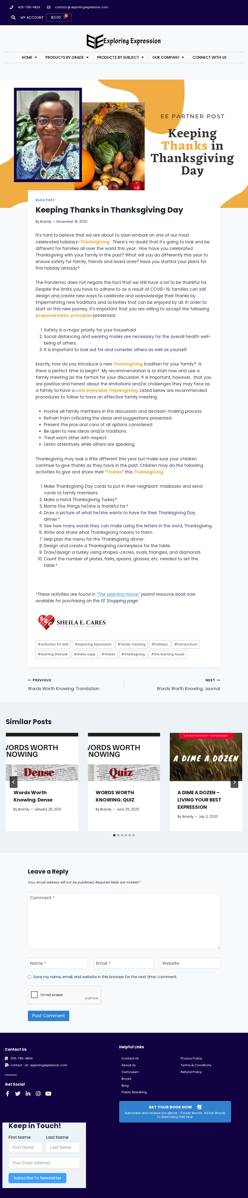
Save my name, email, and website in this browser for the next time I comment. (105, 977)
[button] (13, 17)
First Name (19, 1137)
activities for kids (53, 644)
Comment (42, 898)
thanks (108, 654)
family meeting (131, 644)
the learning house (168, 654)
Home (27, 57)
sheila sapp (84, 654)
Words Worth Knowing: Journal (188, 685)
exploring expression (93, 644)
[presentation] (42, 757)
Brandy (46, 221)
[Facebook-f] (7, 1093)
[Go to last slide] (13, 782)
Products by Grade (65, 57)
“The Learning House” (118, 594)
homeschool (185, 644)
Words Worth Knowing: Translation (63, 685)
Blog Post (45, 200)
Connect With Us (209, 57)
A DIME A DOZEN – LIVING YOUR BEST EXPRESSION (199, 799)
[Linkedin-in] (28, 1093)
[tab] (114, 835)
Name (38, 963)
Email (103, 963)
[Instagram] (38, 1093)
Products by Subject (118, 57)
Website (170, 963)
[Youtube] (48, 1093)
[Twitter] (17, 1093)
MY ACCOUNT (32, 17)
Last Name (57, 1137)
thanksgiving (133, 654)
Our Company (165, 57)
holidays (159, 644)
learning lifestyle (53, 654)
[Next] (234, 782)
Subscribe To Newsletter (37, 1178)
